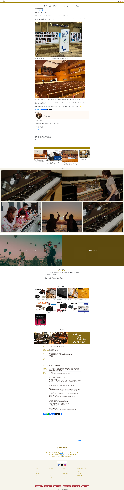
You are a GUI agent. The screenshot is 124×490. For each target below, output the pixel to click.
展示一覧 (36, 475)
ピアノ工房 (50, 475)
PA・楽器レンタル (79, 475)
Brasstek (36, 468)
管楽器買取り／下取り (38, 471)
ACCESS (92, 1)
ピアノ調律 (50, 477)
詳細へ (79, 440)
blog (77, 477)
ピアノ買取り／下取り (52, 471)
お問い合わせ (37, 478)
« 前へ (36, 142)
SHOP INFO (77, 1)
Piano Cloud (51, 468)
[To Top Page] (4, 1)
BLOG (63, 1)
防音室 (64, 468)
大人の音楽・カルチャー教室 (81, 468)
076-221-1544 (62, 271)
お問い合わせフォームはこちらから (43, 132)
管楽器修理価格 (37, 473)
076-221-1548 (62, 455)
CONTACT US (107, 1)
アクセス (64, 471)
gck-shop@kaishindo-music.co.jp (44, 129)
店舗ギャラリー (65, 473)
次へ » (88, 142)
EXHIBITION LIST (16, 1)
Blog (35, 477)
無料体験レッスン (79, 471)
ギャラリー (50, 478)
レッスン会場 (79, 473)
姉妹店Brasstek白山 (68, 409)
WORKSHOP (49, 1)
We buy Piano (33, 1)
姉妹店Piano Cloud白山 (68, 396)
